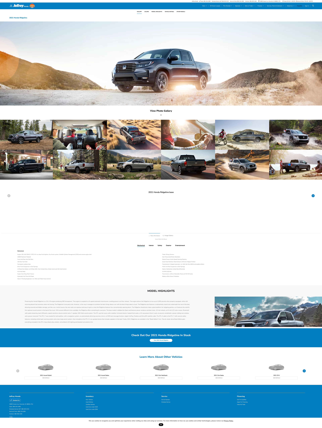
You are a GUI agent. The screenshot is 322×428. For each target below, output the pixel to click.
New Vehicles (89, 399)
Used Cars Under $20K (92, 409)
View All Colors (155, 236)
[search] (313, 6)
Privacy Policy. (228, 421)
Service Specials (165, 399)
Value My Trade (241, 404)
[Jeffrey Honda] (22, 6)
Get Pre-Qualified (241, 399)
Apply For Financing (242, 402)
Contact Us (16, 400)
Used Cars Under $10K (92, 407)
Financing (241, 396)
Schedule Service (165, 402)
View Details (45, 378)
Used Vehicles (89, 402)
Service (164, 396)
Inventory (89, 396)
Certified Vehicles (90, 404)
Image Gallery (168, 235)
